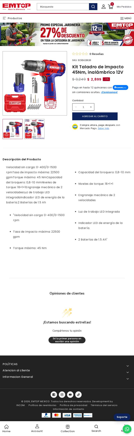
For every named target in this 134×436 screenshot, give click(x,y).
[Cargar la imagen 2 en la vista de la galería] (34, 129)
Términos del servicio (104, 405)
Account (37, 431)
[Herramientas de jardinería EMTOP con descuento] (67, 34)
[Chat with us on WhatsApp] (127, 429)
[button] (110, 6)
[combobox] (67, 6)
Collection (68, 431)
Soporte (122, 417)
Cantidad (77, 100)
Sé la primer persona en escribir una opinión (67, 340)
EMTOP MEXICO (40, 401)
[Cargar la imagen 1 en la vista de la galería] (13, 129)
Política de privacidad (73, 405)
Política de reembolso (43, 405)
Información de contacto (68, 409)
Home (6, 431)
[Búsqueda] (93, 6)
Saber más (103, 128)
